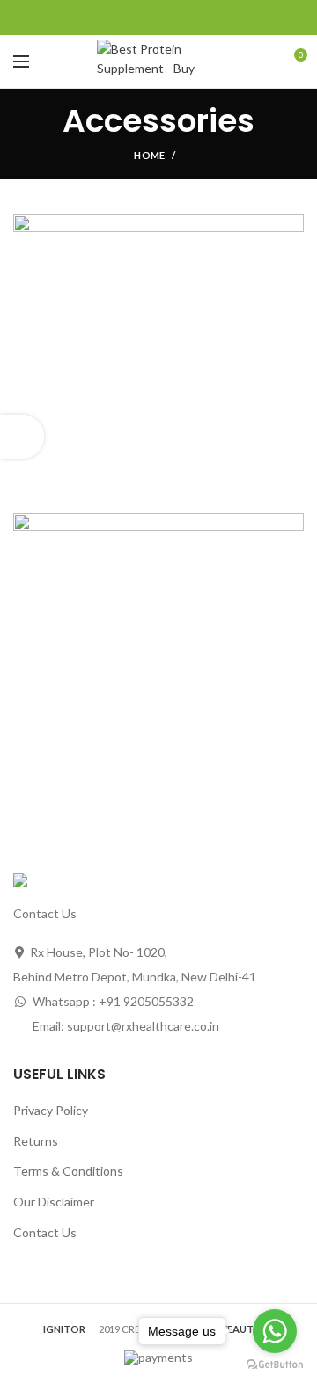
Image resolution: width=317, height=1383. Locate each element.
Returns (35, 1140)
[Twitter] (139, 17)
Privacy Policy (50, 1110)
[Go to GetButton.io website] (275, 1365)
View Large (290, 227)
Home (149, 155)
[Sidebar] (22, 437)
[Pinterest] (159, 17)
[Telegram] (199, 17)
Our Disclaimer (53, 1201)
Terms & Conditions (68, 1170)
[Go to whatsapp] (275, 1331)
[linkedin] (179, 17)
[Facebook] (118, 17)
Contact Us (45, 1232)
